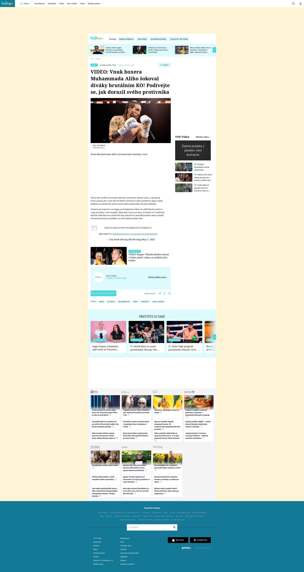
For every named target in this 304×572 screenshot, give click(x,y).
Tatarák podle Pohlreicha (164, 516)
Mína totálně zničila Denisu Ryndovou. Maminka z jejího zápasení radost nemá (200, 50)
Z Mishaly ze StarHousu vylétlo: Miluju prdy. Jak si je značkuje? (158, 49)
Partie (166, 513)
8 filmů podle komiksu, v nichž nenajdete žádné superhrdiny (103, 478)
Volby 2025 (136, 516)
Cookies (96, 557)
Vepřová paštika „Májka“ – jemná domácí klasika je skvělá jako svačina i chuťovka (198, 424)
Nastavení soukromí (127, 564)
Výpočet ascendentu (128, 520)
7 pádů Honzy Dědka (122, 516)
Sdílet (165, 65)
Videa (82, 3)
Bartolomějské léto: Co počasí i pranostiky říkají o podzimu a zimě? (167, 466)
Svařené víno (147, 516)
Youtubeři (52, 3)
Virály (61, 3)
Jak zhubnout (103, 513)
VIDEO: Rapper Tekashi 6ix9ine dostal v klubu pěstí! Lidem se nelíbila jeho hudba (148, 257)
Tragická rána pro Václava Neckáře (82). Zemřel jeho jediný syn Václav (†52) (136, 412)
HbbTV (95, 549)
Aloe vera (179, 516)
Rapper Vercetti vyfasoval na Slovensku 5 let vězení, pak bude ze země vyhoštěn (136, 479)
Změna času (157, 513)
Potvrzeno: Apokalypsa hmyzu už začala (166, 411)
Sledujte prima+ (94, 3)
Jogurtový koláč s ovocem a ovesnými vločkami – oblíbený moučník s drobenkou (196, 435)
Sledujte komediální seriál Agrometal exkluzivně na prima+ (201, 169)
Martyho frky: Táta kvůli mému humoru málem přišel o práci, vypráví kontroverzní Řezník (134, 467)
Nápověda (123, 557)
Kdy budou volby (183, 513)
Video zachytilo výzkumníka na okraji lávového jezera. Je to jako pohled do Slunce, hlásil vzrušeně (166, 435)
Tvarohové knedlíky (145, 520)
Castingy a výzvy (125, 546)
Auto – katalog (106, 516)
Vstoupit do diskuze (105, 293)
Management (124, 538)
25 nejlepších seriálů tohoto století (105, 465)
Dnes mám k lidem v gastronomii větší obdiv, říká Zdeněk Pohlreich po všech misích (135, 435)
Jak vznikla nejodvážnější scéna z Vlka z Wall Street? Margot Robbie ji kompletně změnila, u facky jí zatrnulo (105, 492)
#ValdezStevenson (121, 234)
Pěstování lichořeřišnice (194, 516)
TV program (145, 513)
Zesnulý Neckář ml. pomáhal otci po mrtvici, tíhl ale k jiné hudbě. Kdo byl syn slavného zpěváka (105, 424)
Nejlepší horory (133, 513)
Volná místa (97, 542)
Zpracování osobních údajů (129, 553)
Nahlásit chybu (98, 564)
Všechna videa (202, 137)
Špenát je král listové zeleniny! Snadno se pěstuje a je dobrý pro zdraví (166, 479)
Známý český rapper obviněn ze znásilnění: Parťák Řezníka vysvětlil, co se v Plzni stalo (116, 50)
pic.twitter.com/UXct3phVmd (143, 234)
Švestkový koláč (177, 520)
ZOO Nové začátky (199, 513)
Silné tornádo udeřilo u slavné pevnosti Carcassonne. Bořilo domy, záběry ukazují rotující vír (104, 435)
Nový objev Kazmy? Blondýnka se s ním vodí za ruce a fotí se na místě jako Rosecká (136, 491)
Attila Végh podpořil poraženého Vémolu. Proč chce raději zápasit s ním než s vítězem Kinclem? (182, 348)
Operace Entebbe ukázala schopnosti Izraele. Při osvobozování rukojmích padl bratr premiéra (167, 425)
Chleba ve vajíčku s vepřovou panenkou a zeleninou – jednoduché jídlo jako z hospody (197, 412)
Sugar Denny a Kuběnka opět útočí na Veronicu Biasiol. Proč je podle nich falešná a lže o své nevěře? (106, 348)
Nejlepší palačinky (162, 520)
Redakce (123, 560)
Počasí (172, 513)
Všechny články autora (157, 277)
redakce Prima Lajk (126, 65)
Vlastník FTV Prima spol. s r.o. (103, 560)
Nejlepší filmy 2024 (117, 513)
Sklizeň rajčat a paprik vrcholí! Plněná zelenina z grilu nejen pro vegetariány (166, 491)
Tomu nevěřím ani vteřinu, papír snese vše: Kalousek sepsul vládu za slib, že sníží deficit (104, 412)
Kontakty (123, 549)
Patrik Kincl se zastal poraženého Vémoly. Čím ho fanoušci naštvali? (145, 348)
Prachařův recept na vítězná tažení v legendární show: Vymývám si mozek (136, 424)
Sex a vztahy (72, 3)
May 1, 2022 (148, 239)
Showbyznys (39, 3)
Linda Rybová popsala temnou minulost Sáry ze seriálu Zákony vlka (202, 189)
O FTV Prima (97, 538)
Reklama (96, 546)
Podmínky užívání (99, 553)
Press (122, 542)
